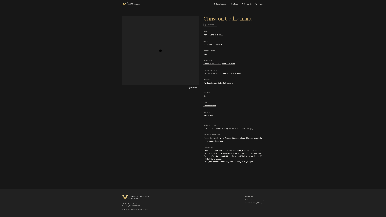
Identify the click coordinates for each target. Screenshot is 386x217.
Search (260, 4)
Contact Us (248, 4)
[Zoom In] (190, 20)
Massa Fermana (209, 106)
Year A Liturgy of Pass (212, 73)
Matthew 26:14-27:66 (212, 64)
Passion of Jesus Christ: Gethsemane (218, 83)
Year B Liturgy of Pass (232, 73)
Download (210, 25)
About (235, 4)
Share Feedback (221, 4)
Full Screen (192, 88)
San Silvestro (208, 115)
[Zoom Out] (194, 20)
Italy (205, 96)
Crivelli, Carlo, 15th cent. (213, 35)
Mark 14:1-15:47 (228, 64)
